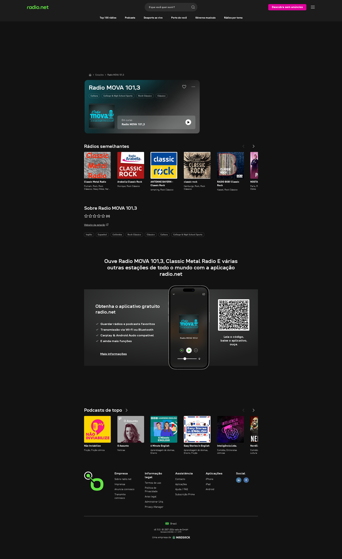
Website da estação (94, 225)
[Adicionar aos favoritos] (184, 86)
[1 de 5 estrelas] (86, 216)
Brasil (173, 523)
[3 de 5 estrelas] (94, 216)
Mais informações (113, 354)
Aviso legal (150, 496)
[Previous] (243, 145)
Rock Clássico (145, 96)
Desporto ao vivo (153, 18)
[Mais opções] (193, 87)
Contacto (180, 479)
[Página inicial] (90, 74)
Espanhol (102, 235)
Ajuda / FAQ (181, 489)
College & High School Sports (118, 96)
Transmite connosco (120, 496)
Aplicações (181, 484)
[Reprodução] (188, 122)
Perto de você (179, 18)
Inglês (89, 235)
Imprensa (120, 484)
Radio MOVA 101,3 (133, 124)
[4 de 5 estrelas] (99, 216)
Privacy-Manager (154, 507)
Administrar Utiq (154, 502)
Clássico (161, 96)
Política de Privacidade (151, 490)
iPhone (209, 479)
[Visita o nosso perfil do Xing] (246, 480)
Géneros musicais (205, 18)
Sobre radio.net (123, 479)
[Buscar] (193, 7)
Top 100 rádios (108, 18)
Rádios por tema (233, 18)
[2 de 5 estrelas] (90, 216)
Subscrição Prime (185, 494)
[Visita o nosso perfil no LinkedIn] (238, 480)
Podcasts (130, 18)
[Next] (253, 145)
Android (210, 489)
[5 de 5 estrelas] (103, 216)
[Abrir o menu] (313, 7)
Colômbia (117, 235)
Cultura (94, 96)
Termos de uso (153, 483)
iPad (208, 484)
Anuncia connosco (124, 489)
